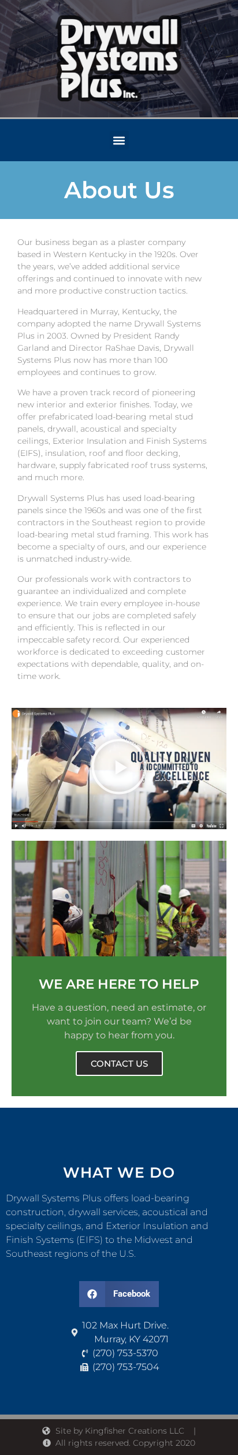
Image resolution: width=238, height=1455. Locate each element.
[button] (119, 140)
